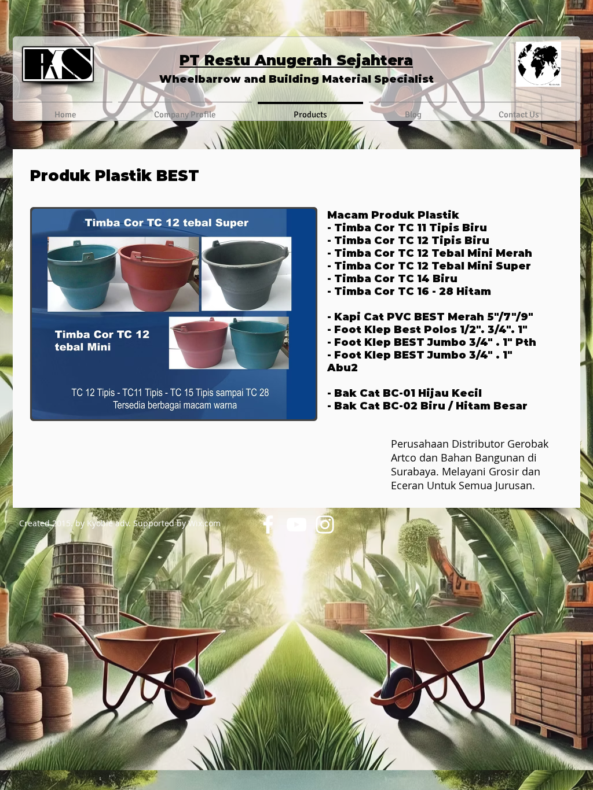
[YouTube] (296, 524)
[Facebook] (268, 524)
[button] (173, 314)
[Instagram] (325, 524)
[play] (291, 409)
